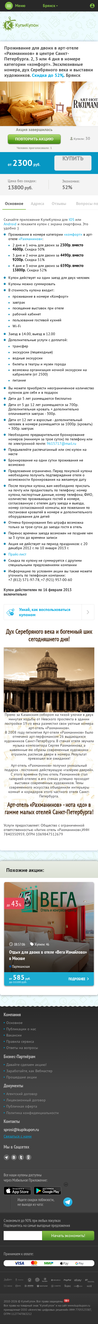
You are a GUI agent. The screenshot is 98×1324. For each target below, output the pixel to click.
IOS (72, 219)
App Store (17, 1190)
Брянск (49, 5)
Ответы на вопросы (22, 1047)
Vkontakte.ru (14, 1157)
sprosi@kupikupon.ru (21, 1129)
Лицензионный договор (26, 1100)
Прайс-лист (17, 554)
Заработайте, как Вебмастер (29, 1071)
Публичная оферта (21, 1106)
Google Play (47, 1190)
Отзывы (59, 203)
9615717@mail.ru (61, 443)
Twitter (21, 1157)
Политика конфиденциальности (32, 1112)
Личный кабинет (92, 5)
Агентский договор (21, 1093)
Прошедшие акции (21, 1077)
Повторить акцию (34, 139)
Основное (14, 203)
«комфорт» (73, 234)
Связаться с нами (18, 1136)
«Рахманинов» (30, 238)
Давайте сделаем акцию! (26, 1064)
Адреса (37, 203)
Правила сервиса (20, 1041)
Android (11, 224)
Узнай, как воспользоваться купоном (44, 612)
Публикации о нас (21, 1029)
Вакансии (14, 1035)
